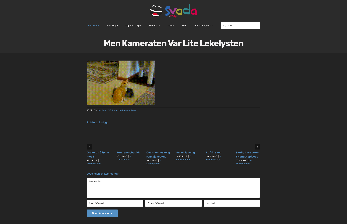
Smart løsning (185, 152)
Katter (115, 110)
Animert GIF (105, 110)
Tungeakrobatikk (128, 152)
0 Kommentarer (128, 110)
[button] (89, 147)
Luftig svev (213, 152)
